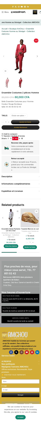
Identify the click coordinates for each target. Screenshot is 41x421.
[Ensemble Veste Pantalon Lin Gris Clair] (11, 218)
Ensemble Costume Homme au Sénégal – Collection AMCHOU (18, 31)
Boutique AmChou (16, 29)
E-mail (4, 386)
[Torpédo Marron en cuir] (30, 218)
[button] (4, 56)
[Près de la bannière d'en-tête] (38, 2)
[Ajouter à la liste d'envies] (17, 211)
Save (16, 138)
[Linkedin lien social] (27, 6)
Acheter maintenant (20, 127)
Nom (3, 377)
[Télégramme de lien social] (22, 138)
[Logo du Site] (18, 12)
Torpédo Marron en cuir (30, 229)
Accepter (20, 417)
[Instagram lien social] (18, 6)
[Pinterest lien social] (24, 6)
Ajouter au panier (25, 122)
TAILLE (4, 115)
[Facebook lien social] (13, 6)
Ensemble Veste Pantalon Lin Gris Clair (11, 230)
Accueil (4, 29)
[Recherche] (35, 12)
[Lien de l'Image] (20, 335)
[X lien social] (15, 6)
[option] (19, 72)
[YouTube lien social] (21, 6)
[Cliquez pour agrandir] (5, 71)
